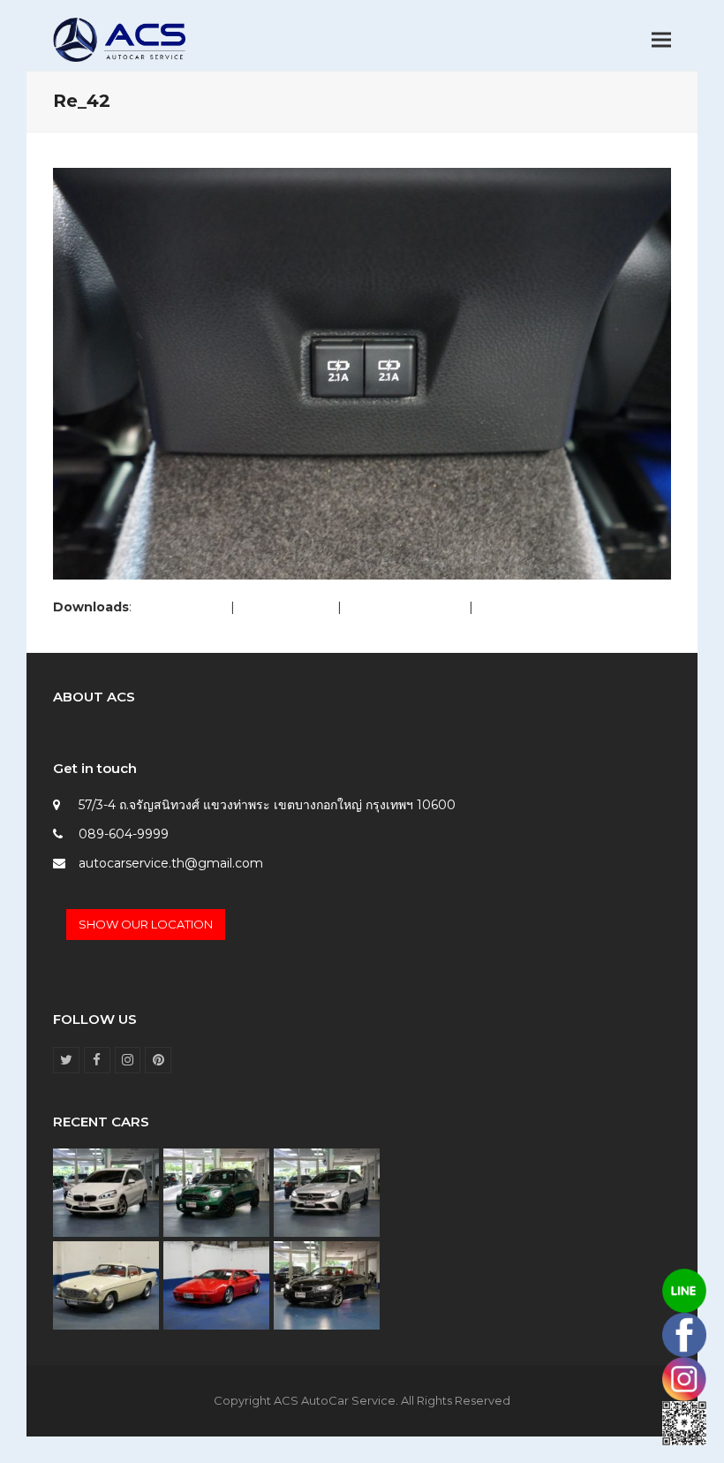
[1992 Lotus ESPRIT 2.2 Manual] (216, 1284)
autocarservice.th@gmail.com (171, 863)
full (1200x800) (181, 607)
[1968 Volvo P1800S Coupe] (106, 1284)
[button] (661, 40)
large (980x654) (286, 607)
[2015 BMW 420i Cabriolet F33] (327, 1284)
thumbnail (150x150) (537, 607)
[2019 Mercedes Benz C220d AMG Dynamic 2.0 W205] (327, 1192)
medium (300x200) (405, 607)
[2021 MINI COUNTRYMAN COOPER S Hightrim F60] (216, 1192)
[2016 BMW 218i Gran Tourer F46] (106, 1192)
